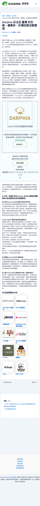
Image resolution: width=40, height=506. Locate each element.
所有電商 (20, 461)
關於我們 (20, 459)
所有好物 (20, 463)
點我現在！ (20, 144)
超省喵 (25, 3)
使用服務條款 (20, 468)
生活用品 (5, 36)
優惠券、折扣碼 (16, 32)
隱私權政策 (20, 466)
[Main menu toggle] (36, 4)
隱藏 (9, 401)
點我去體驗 (20, 163)
